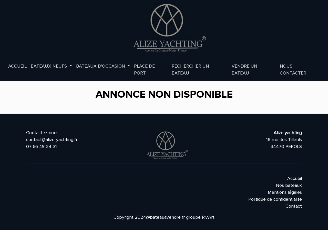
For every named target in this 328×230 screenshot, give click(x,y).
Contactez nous (42, 132)
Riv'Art (208, 217)
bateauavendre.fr (167, 217)
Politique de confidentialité (275, 199)
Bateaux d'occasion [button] (101, 66)
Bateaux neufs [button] (49, 66)
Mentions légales (285, 192)
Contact (293, 206)
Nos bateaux (289, 185)
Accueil (17, 66)
